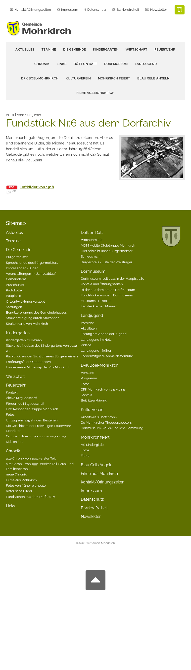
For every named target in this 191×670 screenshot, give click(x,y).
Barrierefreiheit (94, 508)
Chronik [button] (41, 64)
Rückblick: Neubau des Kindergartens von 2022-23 (42, 347)
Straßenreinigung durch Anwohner (32, 318)
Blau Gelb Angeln (153, 78)
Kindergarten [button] (105, 49)
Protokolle (14, 290)
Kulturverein (92, 409)
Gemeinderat (16, 279)
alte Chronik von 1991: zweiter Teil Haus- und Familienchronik (40, 466)
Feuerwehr (16, 385)
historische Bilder (19, 491)
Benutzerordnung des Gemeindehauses (36, 312)
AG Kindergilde (92, 445)
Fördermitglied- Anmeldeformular (107, 356)
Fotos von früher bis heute (26, 485)
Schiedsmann (91, 256)
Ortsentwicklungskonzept (25, 301)
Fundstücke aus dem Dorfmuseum (107, 295)
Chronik (13, 451)
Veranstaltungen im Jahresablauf (31, 273)
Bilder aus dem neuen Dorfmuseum (108, 290)
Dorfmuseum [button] (116, 64)
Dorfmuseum (93, 271)
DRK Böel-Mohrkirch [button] (39, 78)
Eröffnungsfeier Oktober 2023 (28, 362)
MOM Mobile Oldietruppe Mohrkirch (108, 245)
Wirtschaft (136, 49)
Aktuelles (24, 49)
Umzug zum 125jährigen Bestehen (32, 420)
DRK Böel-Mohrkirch (99, 365)
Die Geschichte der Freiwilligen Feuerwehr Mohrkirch (38, 428)
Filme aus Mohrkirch (95, 93)
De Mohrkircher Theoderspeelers (106, 422)
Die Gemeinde (18, 249)
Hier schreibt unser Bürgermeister (107, 251)
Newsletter (158, 9)
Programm (89, 378)
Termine (49, 49)
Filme (85, 456)
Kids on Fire (15, 442)
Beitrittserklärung (94, 400)
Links (61, 64)
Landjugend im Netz (96, 339)
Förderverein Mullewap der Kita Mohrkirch (38, 367)
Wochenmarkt (91, 240)
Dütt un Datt (92, 232)
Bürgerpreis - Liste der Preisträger (106, 262)
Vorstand (87, 323)
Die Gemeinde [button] (74, 49)
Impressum (91, 490)
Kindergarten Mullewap (24, 340)
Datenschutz (96, 9)
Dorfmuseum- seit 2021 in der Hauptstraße (112, 278)
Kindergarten (18, 333)
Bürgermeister (17, 257)
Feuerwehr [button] (164, 49)
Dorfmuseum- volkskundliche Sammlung (112, 428)
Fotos (10, 414)
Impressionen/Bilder (22, 268)
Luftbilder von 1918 (37, 187)
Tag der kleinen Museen (99, 306)
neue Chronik (16, 474)
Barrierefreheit (128, 9)
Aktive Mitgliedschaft (21, 398)
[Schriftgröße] (180, 9)
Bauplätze (13, 296)
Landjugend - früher (96, 350)
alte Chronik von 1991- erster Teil (31, 458)
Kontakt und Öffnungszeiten (102, 284)
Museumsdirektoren (96, 301)
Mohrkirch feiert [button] (114, 78)
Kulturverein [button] (78, 78)
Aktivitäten (89, 328)
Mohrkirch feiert (95, 437)
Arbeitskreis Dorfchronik (99, 417)
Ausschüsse (15, 285)
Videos (86, 345)
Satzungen (14, 307)
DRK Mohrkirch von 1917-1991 (103, 389)
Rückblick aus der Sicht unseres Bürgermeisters (42, 356)
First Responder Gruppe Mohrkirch (32, 409)
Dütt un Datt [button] (85, 64)
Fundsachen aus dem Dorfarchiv (30, 497)
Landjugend (92, 315)
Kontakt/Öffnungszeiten (102, 482)
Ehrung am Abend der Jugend (104, 334)
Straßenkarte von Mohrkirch (27, 324)
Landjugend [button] (146, 64)
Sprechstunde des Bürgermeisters (32, 263)
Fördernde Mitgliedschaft (25, 403)
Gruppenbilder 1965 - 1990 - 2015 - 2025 (36, 436)
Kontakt (11, 392)
